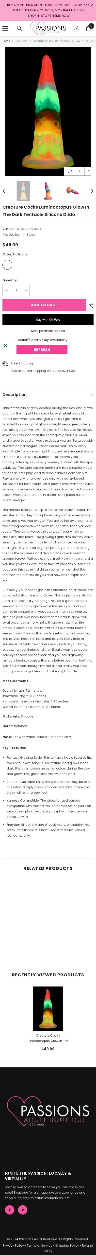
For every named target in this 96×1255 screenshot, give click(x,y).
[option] (48, 111)
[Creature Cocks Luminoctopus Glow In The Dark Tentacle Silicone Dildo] (48, 1008)
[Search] (19, 28)
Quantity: (9, 280)
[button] (79, 171)
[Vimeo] (22, 1210)
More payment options (48, 331)
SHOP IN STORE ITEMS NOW (49, 15)
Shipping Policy (67, 1245)
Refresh (42, 349)
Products (22, 41)
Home (6, 41)
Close (92, 5)
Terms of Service (39, 1245)
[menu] (5, 28)
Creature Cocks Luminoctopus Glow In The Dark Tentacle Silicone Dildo (48, 1038)
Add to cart (44, 305)
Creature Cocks (29, 229)
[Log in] (76, 28)
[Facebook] (9, 1210)
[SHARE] (90, 305)
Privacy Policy (13, 1245)
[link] (24, 943)
